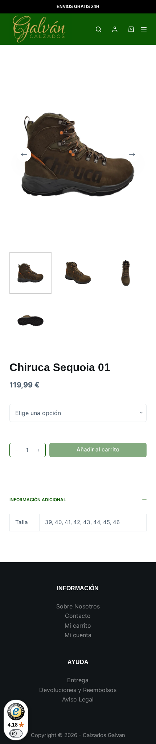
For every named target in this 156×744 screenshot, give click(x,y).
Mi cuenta (78, 635)
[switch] (15, 733)
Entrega (78, 680)
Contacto (78, 615)
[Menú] (144, 29)
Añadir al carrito (98, 449)
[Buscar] (98, 29)
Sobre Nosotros (78, 606)
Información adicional (37, 499)
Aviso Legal (78, 699)
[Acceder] (115, 29)
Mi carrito (78, 625)
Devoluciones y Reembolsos (77, 689)
